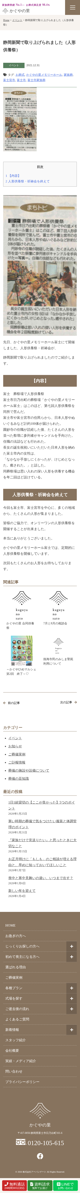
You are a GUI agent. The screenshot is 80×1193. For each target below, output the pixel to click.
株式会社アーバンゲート (34, 1172)
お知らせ (15, 746)
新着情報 (12, 1029)
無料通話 (14, 1186)
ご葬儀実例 (16, 754)
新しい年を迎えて (22, 891)
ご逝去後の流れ (17, 1009)
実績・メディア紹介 (20, 1061)
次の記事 (66, 702)
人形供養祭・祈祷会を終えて (28, 181)
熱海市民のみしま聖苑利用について (58, 661)
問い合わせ (13, 1071)
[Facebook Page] (40, 1156)
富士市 (21, 80)
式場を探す (13, 998)
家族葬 (68, 74)
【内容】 (13, 175)
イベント (15, 738)
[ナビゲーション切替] (72, 7)
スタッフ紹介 (15, 1040)
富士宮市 (9, 80)
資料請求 (41, 1186)
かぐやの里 (20, 11)
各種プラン (13, 988)
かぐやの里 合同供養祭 (20, 625)
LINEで (66, 1186)
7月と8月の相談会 (55, 623)
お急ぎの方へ (15, 936)
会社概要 (12, 1050)
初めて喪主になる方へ (22, 956)
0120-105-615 (46, 1142)
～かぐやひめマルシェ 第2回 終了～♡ (21, 671)
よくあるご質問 (17, 1019)
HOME (10, 925)
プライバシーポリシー (22, 1082)
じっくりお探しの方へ (22, 946)
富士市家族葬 (36, 80)
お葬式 (20, 74)
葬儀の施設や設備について (28, 770)
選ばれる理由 (15, 967)
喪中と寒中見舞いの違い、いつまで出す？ (40, 878)
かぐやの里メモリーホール (44, 74)
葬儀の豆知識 (18, 778)
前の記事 (14, 703)
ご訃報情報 (16, 762)
